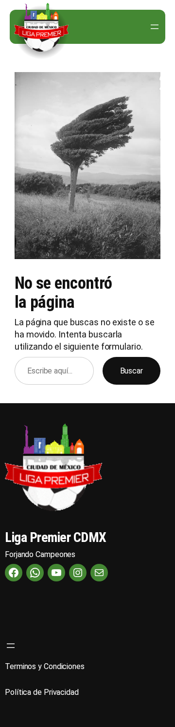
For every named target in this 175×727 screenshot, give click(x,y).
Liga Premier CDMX (55, 537)
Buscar (131, 370)
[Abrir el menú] (154, 27)
